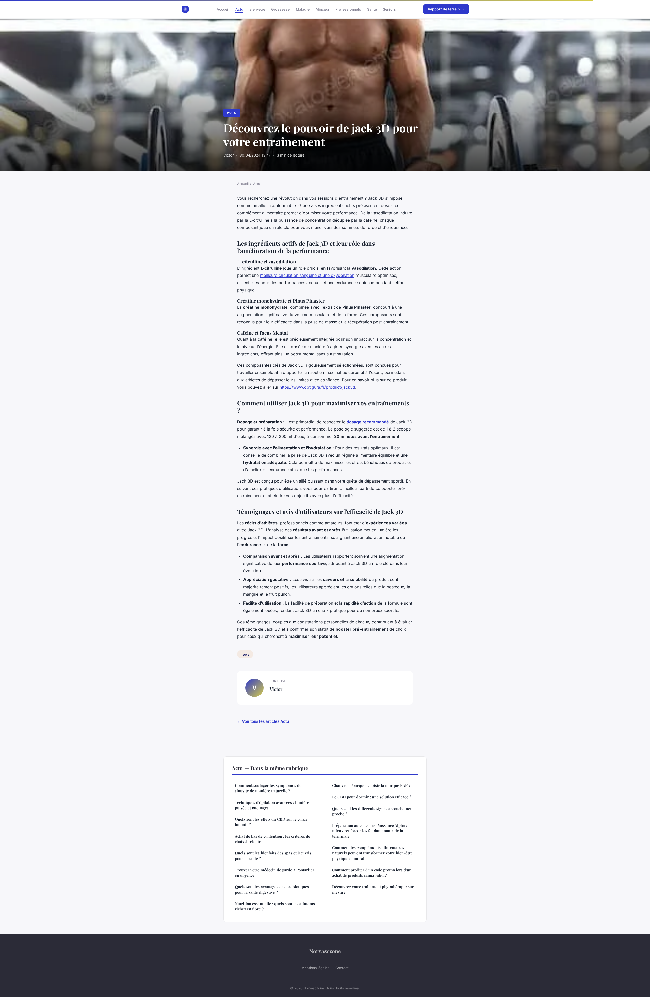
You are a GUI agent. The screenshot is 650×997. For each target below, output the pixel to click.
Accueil (223, 9)
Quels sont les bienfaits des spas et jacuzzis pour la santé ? (273, 855)
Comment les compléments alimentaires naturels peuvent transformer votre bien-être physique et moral (372, 853)
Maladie (303, 9)
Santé (372, 9)
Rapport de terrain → (446, 9)
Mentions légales (315, 968)
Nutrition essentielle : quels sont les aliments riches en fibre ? (275, 906)
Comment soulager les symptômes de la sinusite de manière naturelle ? (270, 788)
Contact (342, 968)
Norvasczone (325, 950)
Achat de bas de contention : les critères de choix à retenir (272, 839)
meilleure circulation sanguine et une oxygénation (307, 275)
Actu (239, 9)
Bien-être (257, 9)
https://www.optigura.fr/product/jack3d (317, 387)
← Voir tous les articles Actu (263, 721)
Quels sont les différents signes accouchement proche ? (373, 811)
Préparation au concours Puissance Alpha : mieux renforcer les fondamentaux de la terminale (369, 831)
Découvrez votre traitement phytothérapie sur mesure (373, 889)
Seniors (389, 9)
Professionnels (348, 9)
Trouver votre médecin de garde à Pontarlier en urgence (274, 872)
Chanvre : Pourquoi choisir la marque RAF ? (371, 785)
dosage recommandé (368, 421)
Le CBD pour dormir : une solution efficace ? (371, 796)
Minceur (322, 9)
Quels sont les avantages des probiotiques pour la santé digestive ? (272, 889)
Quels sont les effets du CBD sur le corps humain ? (271, 822)
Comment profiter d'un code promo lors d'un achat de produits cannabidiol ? (371, 872)
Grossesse (280, 9)
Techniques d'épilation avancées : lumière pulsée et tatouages (272, 805)
